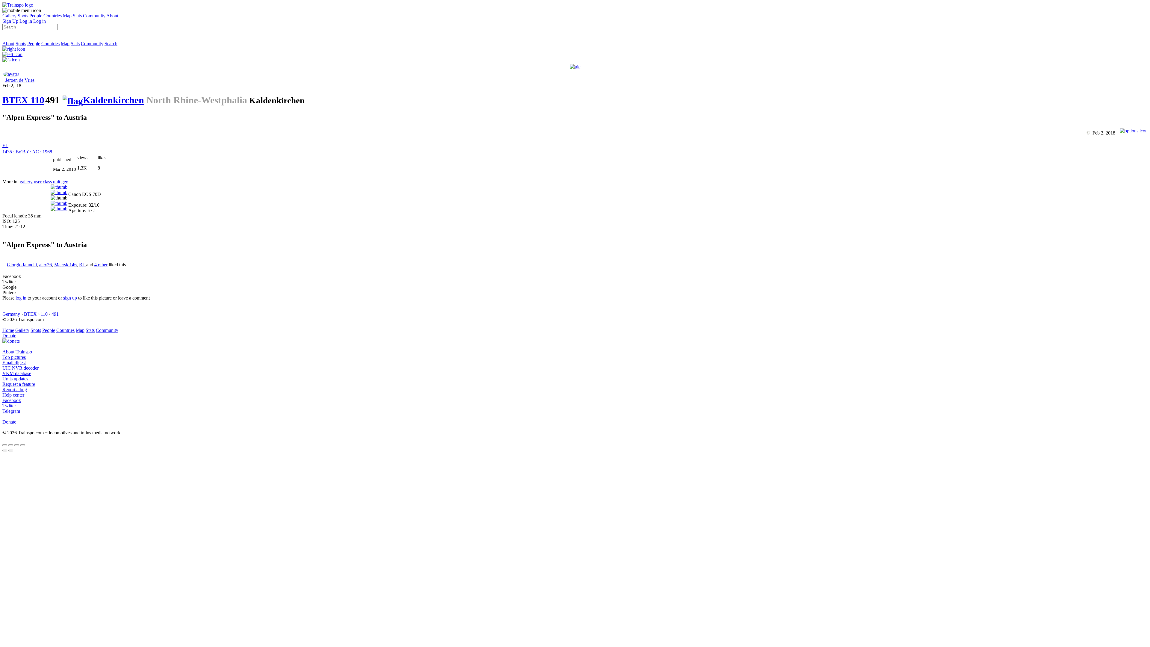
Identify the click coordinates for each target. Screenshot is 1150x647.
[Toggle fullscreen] (16, 445)
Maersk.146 (65, 264)
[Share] (10, 445)
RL (82, 264)
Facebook (11, 400)
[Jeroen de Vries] (11, 74)
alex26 (45, 264)
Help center (13, 394)
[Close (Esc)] (4, 445)
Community (94, 15)
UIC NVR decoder (20, 368)
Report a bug (14, 389)
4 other (101, 264)
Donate (9, 335)
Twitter (9, 405)
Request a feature (18, 384)
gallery (26, 181)
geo (64, 181)
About (112, 15)
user (38, 181)
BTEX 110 (23, 100)
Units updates (15, 378)
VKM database (16, 373)
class (47, 181)
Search (111, 43)
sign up (70, 297)
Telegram (11, 411)
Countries (52, 15)
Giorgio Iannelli (22, 264)
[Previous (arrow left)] (4, 450)
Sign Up (10, 21)
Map (67, 15)
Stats (77, 15)
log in (21, 297)
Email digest (14, 362)
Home (8, 330)
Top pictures (14, 357)
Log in (25, 21)
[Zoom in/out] (22, 445)
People (35, 15)
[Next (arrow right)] (10, 450)
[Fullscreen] (11, 59)
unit (56, 181)
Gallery (9, 15)
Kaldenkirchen (113, 100)
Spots (23, 15)
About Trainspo (17, 351)
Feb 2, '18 (11, 85)
